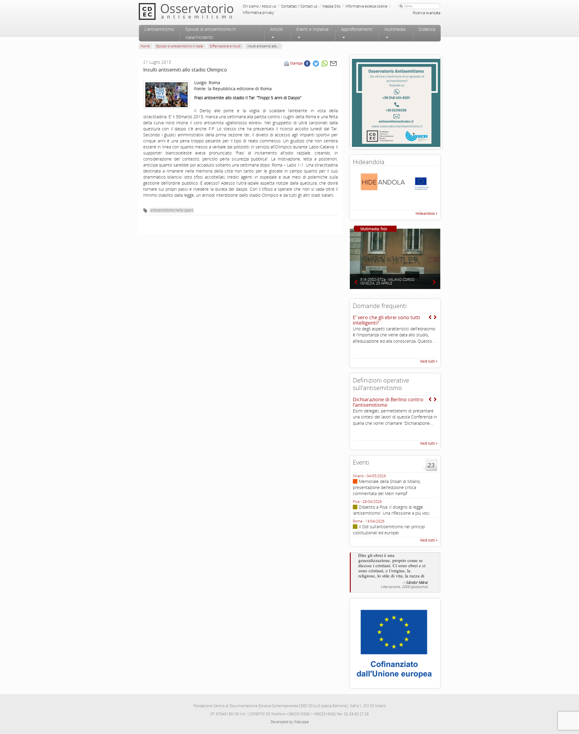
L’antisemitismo (159, 29)
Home (145, 46)
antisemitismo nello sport (171, 210)
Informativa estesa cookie (366, 6)
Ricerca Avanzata (426, 12)
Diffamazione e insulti (225, 46)
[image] (166, 95)
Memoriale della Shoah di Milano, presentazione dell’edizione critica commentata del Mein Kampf (387, 487)
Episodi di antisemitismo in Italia (179, 46)
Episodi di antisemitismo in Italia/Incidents (210, 33)
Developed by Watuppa (289, 721)
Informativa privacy (258, 12)
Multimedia (394, 29)
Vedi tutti (427, 361)
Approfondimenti (356, 29)
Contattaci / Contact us (299, 6)
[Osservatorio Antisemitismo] (198, 11)
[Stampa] (286, 63)
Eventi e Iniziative (312, 29)
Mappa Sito (331, 6)
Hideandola (425, 213)
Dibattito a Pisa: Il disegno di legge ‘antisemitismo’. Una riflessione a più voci (391, 510)
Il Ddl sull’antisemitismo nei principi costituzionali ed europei (389, 529)
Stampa (296, 63)
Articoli (276, 29)
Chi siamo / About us (259, 6)
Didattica (427, 29)
